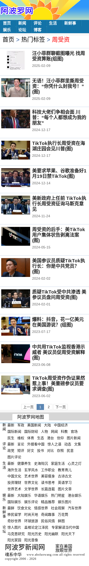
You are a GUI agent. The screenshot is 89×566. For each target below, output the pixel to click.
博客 (38, 30)
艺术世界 (31, 476)
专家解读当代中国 (65, 527)
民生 (10, 438)
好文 (30, 451)
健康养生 (24, 463)
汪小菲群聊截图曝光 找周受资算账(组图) (58, 56)
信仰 (60, 438)
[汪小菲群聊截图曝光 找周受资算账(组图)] (22, 61)
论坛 (22, 30)
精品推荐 (48, 502)
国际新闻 (14, 431)
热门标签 (33, 39)
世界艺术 (14, 489)
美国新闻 (34, 425)
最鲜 (10, 508)
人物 (44, 431)
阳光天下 (68, 534)
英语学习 (65, 483)
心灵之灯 (75, 463)
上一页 (28, 407)
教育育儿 (65, 470)
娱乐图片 (65, 502)
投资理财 (14, 483)
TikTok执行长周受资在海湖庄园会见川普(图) (58, 146)
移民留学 (14, 514)
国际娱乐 (14, 502)
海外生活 (14, 470)
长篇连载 (48, 489)
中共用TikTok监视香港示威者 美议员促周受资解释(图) (58, 352)
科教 (64, 431)
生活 (53, 23)
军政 (20, 425)
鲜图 (61, 521)
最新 (10, 425)
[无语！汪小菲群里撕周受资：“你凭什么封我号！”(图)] (22, 88)
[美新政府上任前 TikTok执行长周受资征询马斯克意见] (22, 206)
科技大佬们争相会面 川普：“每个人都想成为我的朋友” (59, 117)
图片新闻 (74, 438)
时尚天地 (31, 514)
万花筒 (63, 514)
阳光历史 (35, 534)
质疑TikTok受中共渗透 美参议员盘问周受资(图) (59, 294)
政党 (10, 451)
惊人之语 (54, 444)
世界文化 (31, 483)
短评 (20, 451)
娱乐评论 (31, 502)
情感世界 (41, 508)
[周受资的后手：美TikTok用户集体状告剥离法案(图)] (22, 237)
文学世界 (31, 489)
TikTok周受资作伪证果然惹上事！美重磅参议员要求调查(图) (58, 384)
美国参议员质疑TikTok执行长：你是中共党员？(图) (58, 266)
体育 (30, 438)
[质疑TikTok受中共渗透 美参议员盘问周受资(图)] (22, 299)
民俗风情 (48, 521)
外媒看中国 (35, 444)
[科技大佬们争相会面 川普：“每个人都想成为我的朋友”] (22, 119)
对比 (50, 451)
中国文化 (14, 476)
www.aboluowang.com (42, 554)
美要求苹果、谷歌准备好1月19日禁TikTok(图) (59, 173)
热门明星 (58, 495)
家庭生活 (58, 463)
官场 (74, 431)
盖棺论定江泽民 (36, 527)
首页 (7, 23)
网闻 (54, 431)
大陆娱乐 (24, 495)
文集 (77, 444)
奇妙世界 (14, 521)
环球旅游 (31, 521)
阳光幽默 (51, 534)
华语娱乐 (41, 495)
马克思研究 (16, 534)
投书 (40, 451)
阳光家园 (14, 540)
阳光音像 (31, 540)
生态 (40, 438)
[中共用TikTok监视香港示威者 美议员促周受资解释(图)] (22, 354)
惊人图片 (14, 527)
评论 (38, 23)
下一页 (60, 407)
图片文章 (65, 489)
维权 (20, 438)
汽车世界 (75, 508)
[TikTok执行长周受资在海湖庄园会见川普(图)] (22, 151)
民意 (70, 451)
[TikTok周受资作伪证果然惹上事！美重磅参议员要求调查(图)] (22, 385)
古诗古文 (65, 476)
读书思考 (48, 483)
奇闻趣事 (48, 514)
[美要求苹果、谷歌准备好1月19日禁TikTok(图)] (22, 178)
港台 (50, 438)
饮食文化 (24, 508)
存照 (60, 451)
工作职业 (48, 470)
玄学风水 (31, 470)
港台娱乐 (75, 495)
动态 (67, 444)
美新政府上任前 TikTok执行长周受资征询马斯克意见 (59, 204)
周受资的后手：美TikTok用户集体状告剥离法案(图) (58, 235)
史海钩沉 (41, 463)
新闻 (22, 23)
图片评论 (14, 457)
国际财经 (31, 431)
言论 (20, 444)
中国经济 (61, 425)
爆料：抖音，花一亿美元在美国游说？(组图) (58, 322)
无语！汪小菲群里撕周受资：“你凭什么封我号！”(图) (58, 86)
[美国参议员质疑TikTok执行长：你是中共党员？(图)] (22, 268)
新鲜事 (70, 23)
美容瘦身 (48, 476)
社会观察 (58, 508)
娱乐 (7, 30)
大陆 (47, 425)
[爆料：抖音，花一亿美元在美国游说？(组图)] (22, 327)
